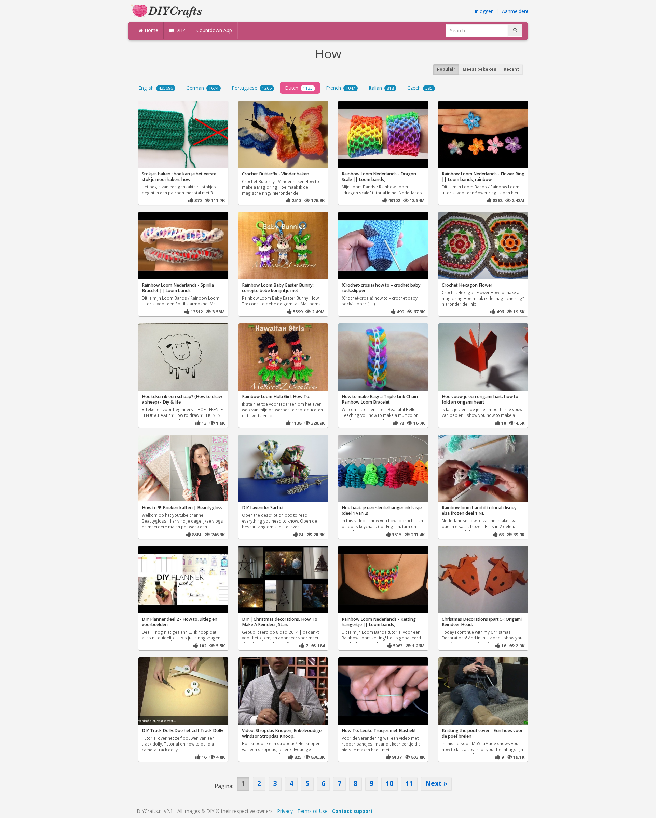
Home (150, 30)
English (155, 87)
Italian (381, 87)
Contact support (352, 811)
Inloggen (484, 11)
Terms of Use (312, 811)
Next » (436, 783)
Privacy (285, 811)
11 (409, 783)
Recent (511, 69)
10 (389, 783)
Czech (420, 87)
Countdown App (214, 30)
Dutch (299, 87)
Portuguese (252, 87)
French (340, 87)
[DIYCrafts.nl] (167, 10)
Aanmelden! (515, 11)
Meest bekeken (479, 69)
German (202, 87)
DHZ (180, 30)
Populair (446, 69)
